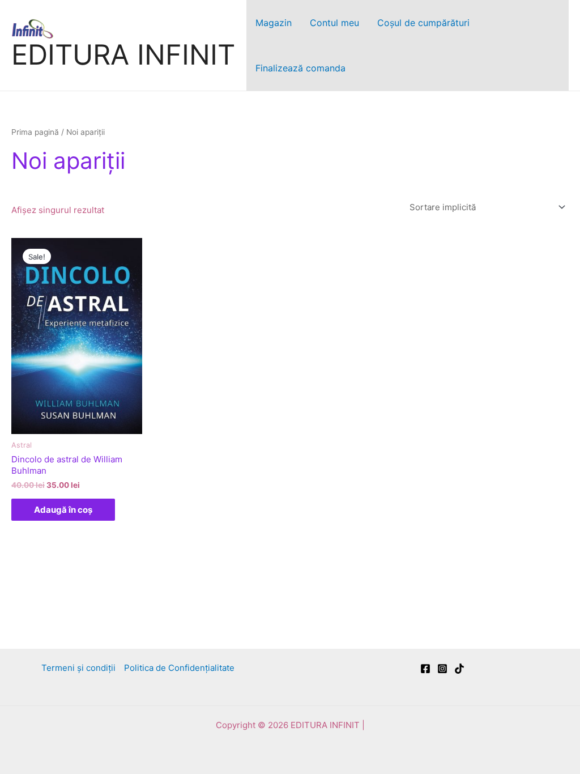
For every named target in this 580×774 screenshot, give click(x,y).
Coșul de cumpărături (423, 22)
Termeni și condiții (78, 667)
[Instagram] (442, 669)
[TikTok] (459, 669)
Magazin (273, 22)
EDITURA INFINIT (123, 54)
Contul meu (334, 22)
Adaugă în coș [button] (63, 509)
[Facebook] (425, 669)
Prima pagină (35, 132)
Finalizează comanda (300, 68)
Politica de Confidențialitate (179, 667)
